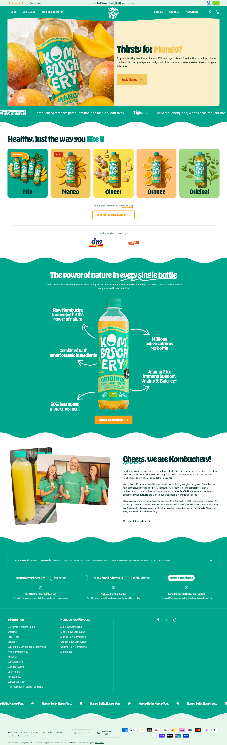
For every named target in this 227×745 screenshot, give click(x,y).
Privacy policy (23, 732)
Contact (12, 641)
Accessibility (14, 676)
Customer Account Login (21, 626)
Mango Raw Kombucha (73, 636)
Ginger (113, 191)
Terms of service (35, 732)
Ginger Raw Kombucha (72, 631)
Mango (70, 191)
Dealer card (13, 671)
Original (199, 191)
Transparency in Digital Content (25, 686)
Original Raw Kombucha (73, 646)
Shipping (12, 631)
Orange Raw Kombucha (73, 641)
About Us (12, 656)
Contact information (29, 736)
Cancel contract (16, 681)
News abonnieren (181, 578)
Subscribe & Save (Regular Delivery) (26, 646)
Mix (27, 191)
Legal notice (59, 732)
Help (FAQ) (13, 636)
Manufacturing (15, 666)
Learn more (99, 743)
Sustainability (15, 661)
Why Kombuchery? (17, 651)
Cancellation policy (14, 736)
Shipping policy (47, 732)
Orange (156, 191)
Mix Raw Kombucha (71, 626)
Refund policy (12, 732)
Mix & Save (66, 651)
